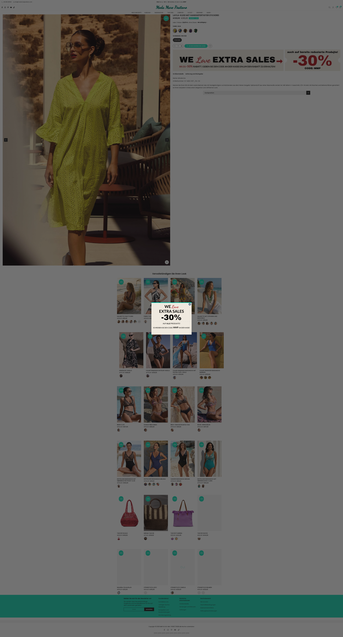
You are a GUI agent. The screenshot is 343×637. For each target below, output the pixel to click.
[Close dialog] (190, 304)
